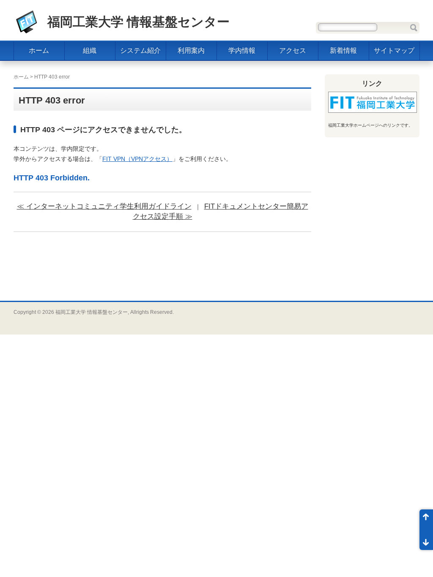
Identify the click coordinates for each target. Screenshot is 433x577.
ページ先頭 (426, 519)
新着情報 (343, 50)
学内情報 (241, 50)
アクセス (292, 50)
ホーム (39, 50)
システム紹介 (140, 50)
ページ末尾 (426, 540)
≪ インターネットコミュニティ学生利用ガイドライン (104, 206)
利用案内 (191, 50)
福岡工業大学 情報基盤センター (138, 22)
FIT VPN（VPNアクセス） (137, 158)
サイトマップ (394, 50)
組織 (89, 50)
